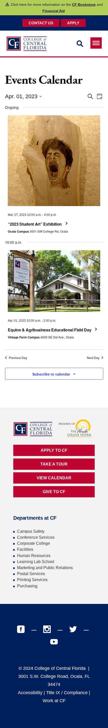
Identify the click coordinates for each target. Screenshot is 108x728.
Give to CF (54, 492)
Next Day (93, 358)
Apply (73, 23)
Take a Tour (54, 464)
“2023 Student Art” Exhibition (35, 224)
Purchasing (27, 586)
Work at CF (54, 700)
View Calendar (54, 478)
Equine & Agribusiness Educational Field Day (50, 330)
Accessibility (30, 692)
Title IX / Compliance (67, 692)
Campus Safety (30, 531)
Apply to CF (54, 450)
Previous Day (18, 358)
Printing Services (32, 580)
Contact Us (41, 23)
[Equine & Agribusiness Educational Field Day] (54, 282)
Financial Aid (53, 11)
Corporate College (33, 543)
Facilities (25, 549)
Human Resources (33, 556)
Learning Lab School (35, 562)
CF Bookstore (84, 5)
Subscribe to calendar (51, 374)
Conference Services (36, 537)
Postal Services (31, 574)
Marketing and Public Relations (45, 568)
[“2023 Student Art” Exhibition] (54, 162)
